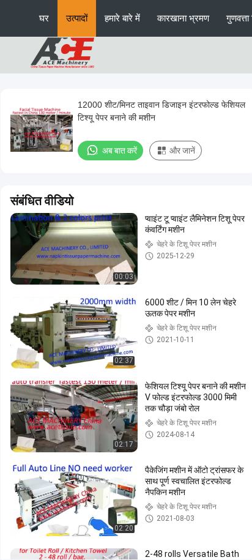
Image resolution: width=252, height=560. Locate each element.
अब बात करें (119, 150)
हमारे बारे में (122, 18)
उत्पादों (76, 18)
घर (44, 18)
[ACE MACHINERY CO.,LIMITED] (62, 54)
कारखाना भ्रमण (183, 18)
